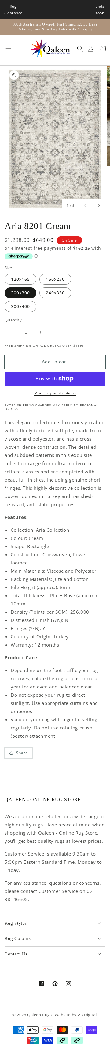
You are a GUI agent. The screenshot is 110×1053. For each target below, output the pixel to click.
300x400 (20, 306)
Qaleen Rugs (39, 1014)
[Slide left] (85, 205)
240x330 (55, 293)
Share (22, 752)
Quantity (13, 320)
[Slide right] (98, 205)
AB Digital (87, 1014)
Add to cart (55, 361)
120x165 (20, 279)
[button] (7, 48)
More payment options (55, 393)
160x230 (55, 279)
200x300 (20, 293)
